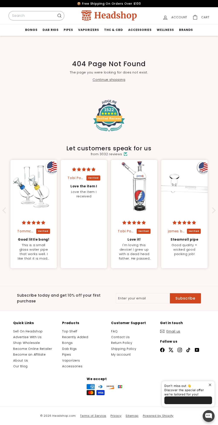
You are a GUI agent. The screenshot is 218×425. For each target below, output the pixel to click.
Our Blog (20, 366)
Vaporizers (88, 30)
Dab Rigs (51, 30)
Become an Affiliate (29, 354)
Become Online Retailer (32, 349)
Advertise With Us (27, 337)
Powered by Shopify (158, 416)
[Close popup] (210, 384)
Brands (186, 30)
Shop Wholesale (26, 343)
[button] (5, 210)
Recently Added (75, 337)
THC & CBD (113, 30)
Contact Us (120, 337)
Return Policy (121, 343)
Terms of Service (93, 416)
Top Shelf (69, 331)
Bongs (31, 30)
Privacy (115, 416)
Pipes (68, 30)
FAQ (114, 331)
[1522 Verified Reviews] (109, 132)
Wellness (165, 30)
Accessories (140, 30)
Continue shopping (109, 79)
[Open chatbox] (209, 416)
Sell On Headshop (28, 331)
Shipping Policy (123, 349)
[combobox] (36, 15)
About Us (20, 360)
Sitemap (132, 416)
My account (121, 354)
